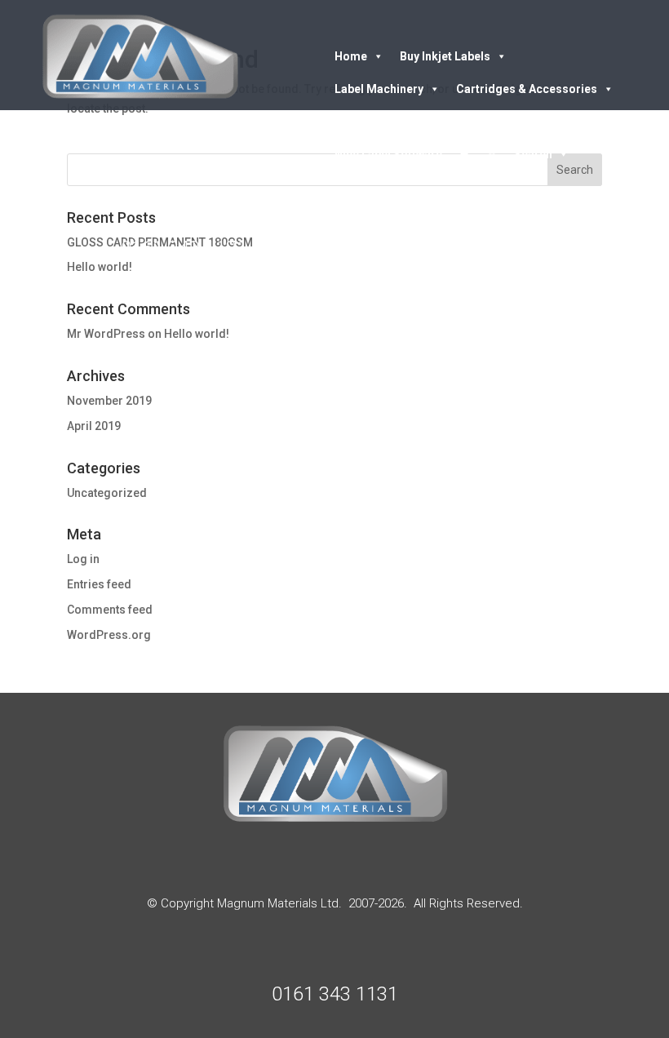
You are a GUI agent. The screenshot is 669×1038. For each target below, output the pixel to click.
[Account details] (492, 154)
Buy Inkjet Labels (445, 56)
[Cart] (464, 154)
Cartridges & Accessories (526, 88)
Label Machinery (378, 88)
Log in (83, 559)
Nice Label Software (388, 154)
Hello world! (196, 333)
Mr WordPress (106, 333)
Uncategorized (107, 492)
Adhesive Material (383, 121)
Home (350, 56)
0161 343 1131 (184, 248)
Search (533, 154)
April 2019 (94, 425)
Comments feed (110, 609)
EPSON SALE (515, 121)
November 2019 (109, 400)
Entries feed (99, 584)
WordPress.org (109, 634)
